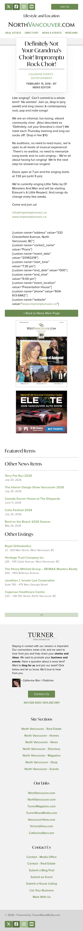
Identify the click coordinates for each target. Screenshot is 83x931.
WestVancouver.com (41, 793)
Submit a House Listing (41, 884)
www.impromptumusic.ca (29, 217)
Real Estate (13, 32)
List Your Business (42, 890)
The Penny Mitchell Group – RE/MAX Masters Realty (41, 569)
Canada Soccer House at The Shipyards (32, 499)
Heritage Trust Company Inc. (24, 558)
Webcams (71, 32)
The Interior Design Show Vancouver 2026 (34, 487)
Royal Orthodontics (18, 546)
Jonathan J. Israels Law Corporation (30, 580)
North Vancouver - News (41, 742)
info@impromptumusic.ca (29, 212)
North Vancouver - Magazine (42, 755)
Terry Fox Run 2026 (18, 476)
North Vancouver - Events (42, 769)
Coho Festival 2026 (18, 510)
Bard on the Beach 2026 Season (27, 522)
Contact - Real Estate (41, 863)
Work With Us (42, 897)
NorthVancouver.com (42, 800)
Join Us (64, 7)
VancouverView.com (41, 820)
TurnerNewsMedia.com (41, 813)
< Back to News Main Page (41, 313)
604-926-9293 (32, 703)
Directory (31, 32)
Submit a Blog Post (41, 870)
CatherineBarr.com (41, 833)
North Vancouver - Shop (41, 762)
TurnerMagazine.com (41, 806)
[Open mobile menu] (41, 41)
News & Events (52, 32)
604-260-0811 (51, 703)
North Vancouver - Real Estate (41, 729)
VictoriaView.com (41, 826)
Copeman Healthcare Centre (25, 592)
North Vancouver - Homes (41, 736)
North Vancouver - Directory (41, 749)
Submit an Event (41, 877)
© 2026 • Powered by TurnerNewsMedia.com (32, 915)
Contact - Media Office (41, 857)
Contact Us (41, 694)
